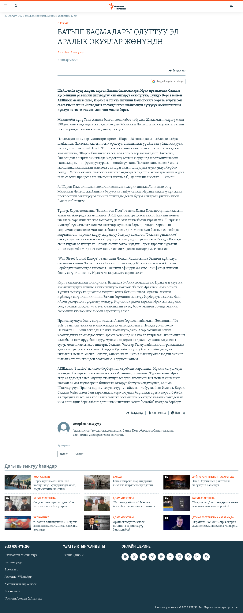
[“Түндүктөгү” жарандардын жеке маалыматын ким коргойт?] (176, 503)
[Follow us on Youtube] (143, 556)
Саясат (63, 23)
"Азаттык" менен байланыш (23, 598)
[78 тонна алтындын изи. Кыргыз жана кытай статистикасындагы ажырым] (18, 522)
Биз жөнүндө (13, 562)
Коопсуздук (41, 477)
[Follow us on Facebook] (125, 556)
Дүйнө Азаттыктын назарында (213, 477)
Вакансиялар (13, 591)
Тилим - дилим (73, 555)
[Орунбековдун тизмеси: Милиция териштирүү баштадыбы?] (97, 522)
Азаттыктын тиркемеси (21, 584)
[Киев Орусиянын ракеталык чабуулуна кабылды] (176, 482)
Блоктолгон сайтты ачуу (21, 555)
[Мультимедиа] (231, 6)
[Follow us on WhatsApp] (188, 556)
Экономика (41, 517)
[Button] (177, 70)
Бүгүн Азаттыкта (44, 498)
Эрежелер (11, 569)
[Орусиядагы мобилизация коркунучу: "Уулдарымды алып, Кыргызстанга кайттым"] (18, 482)
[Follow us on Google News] (161, 556)
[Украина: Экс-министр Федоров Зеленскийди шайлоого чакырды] (176, 522)
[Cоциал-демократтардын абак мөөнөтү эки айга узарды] (18, 503)
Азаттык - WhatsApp (18, 576)
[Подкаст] (206, 556)
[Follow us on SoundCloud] (170, 556)
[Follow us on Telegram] (152, 556)
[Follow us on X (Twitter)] (134, 556)
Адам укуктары (123, 498)
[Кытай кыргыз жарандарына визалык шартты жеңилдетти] (97, 482)
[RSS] (197, 556)
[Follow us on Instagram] (179, 556)
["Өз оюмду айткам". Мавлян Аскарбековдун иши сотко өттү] (97, 503)
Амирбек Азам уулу (71, 52)
